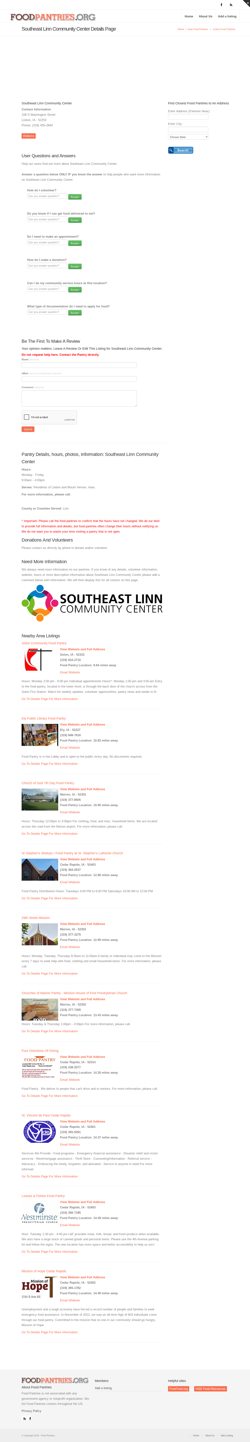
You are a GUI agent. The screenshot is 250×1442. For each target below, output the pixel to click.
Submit (28, 429)
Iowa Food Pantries (198, 29)
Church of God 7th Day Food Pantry (48, 783)
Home (189, 16)
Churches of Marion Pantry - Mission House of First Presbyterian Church (74, 993)
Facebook (29, 1418)
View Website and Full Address (82, 649)
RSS (24, 1418)
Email (64, 672)
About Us (205, 16)
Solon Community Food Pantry (44, 643)
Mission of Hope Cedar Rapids (44, 1271)
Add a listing (227, 16)
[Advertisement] (125, 63)
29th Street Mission (36, 918)
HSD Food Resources (210, 1389)
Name (30, 359)
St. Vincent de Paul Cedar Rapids (46, 1115)
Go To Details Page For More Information (50, 699)
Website (28, 136)
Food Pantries (54, 18)
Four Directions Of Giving (40, 1051)
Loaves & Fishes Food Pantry (43, 1196)
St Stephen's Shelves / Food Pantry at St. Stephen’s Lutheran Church (72, 853)
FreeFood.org (178, 1389)
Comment (33, 387)
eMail (41, 373)
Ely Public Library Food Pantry (44, 718)
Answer (75, 197)
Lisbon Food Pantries (224, 29)
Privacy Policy (31, 1411)
